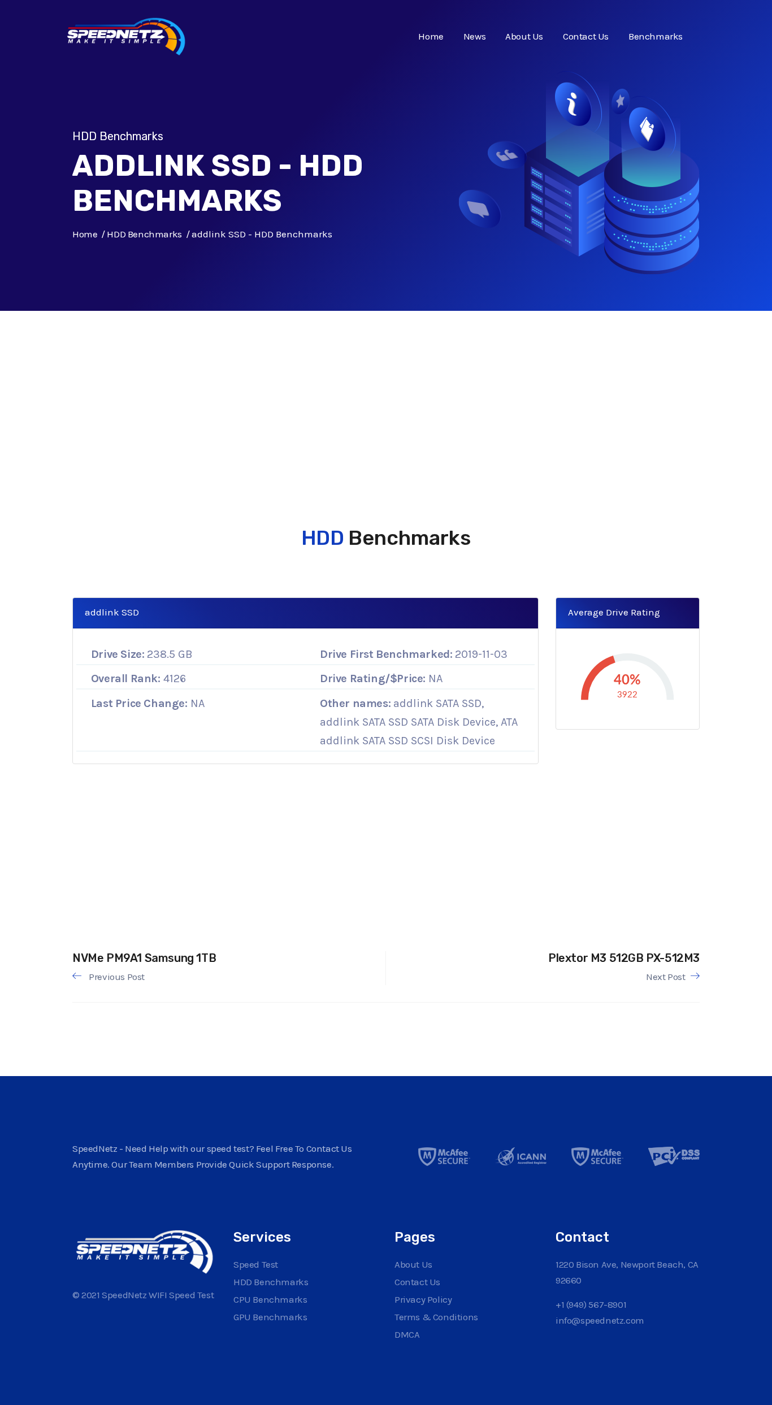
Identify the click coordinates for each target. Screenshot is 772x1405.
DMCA (406, 1334)
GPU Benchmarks (270, 1316)
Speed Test (255, 1264)
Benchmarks (655, 36)
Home (430, 36)
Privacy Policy (423, 1299)
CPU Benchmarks (270, 1299)
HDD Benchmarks (144, 234)
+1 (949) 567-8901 (591, 1304)
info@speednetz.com (600, 1320)
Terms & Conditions (436, 1316)
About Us (524, 36)
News (474, 36)
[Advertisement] (377, 390)
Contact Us (586, 36)
